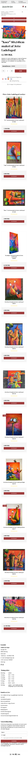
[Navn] (14, 732)
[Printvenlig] (22, 11)
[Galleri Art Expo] (7, 6)
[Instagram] (3, 665)
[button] (14, 18)
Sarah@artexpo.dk (9, 658)
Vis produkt (14, 131)
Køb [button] (20, 71)
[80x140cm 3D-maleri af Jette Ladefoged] (14, 605)
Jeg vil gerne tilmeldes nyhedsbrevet (13, 738)
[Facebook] (1, 665)
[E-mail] (14, 735)
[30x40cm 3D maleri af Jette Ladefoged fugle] (14, 470)
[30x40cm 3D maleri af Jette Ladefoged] (14, 289)
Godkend (14, 741)
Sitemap (3, 662)
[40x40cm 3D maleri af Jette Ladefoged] (14, 560)
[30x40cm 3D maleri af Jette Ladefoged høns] (14, 515)
